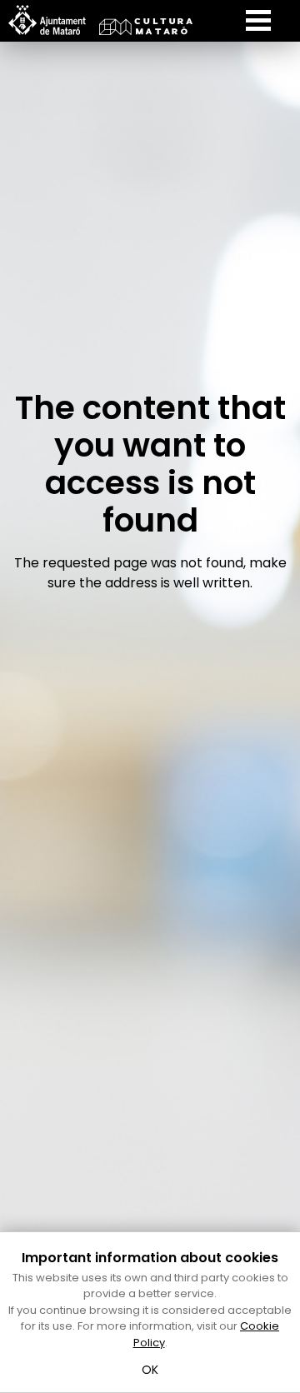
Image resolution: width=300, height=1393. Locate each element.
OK (150, 1369)
